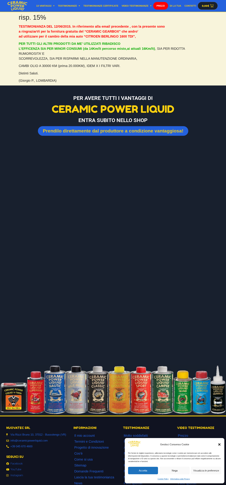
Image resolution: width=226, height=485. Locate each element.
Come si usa (83, 459)
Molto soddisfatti (136, 435)
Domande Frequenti (88, 471)
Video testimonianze (135, 5)
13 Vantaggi (43, 5)
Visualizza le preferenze (206, 470)
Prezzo (183, 435)
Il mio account (84, 435)
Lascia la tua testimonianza (94, 477)
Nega (175, 470)
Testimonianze (67, 5)
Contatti (190, 5)
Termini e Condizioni (89, 441)
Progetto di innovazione (91, 447)
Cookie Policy (163, 479)
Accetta (143, 470)
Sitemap (80, 465)
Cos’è (78, 453)
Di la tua (175, 5)
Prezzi (161, 5)
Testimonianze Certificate (100, 5)
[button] (219, 444)
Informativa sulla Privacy (180, 479)
